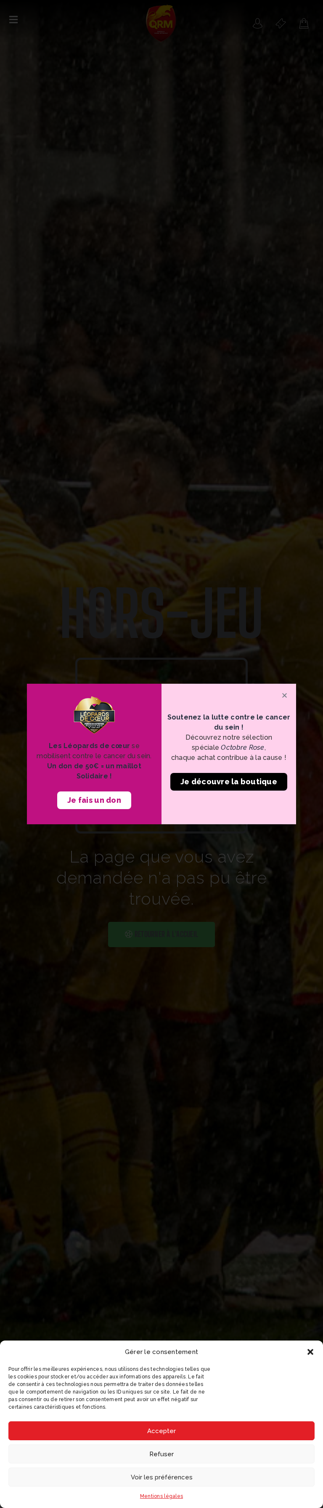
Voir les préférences (162, 1477)
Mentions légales (161, 1496)
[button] (310, 1352)
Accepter (161, 1431)
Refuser (161, 1454)
